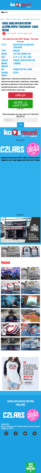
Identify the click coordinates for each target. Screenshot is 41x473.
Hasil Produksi (16, 19)
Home (2, 19)
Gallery (8, 19)
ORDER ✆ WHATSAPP (20, 104)
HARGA (20, 95)
